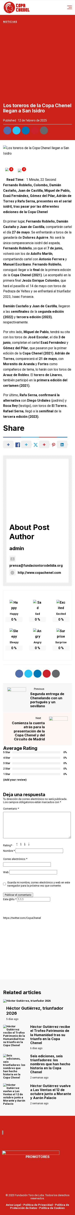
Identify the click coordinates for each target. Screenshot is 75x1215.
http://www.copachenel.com (39, 573)
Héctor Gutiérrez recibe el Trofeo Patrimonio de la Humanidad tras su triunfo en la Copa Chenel (50, 1035)
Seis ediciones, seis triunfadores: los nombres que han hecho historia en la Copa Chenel (50, 1064)
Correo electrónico (15, 859)
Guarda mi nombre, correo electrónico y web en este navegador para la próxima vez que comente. (38, 884)
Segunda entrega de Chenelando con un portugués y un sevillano (47, 700)
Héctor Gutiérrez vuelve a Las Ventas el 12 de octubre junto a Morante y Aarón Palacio (50, 1092)
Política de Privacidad (38, 1204)
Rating (7, 845)
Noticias (10, 21)
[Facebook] (24, 1122)
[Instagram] (51, 1122)
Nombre (9, 850)
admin (16, 548)
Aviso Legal (13, 1204)
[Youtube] (33, 1122)
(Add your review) (15, 779)
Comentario (11, 808)
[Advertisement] (37, 63)
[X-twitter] (42, 1122)
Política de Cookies (52, 1208)
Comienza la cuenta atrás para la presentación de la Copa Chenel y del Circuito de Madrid (28, 731)
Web (6, 872)
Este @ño (9, 899)
